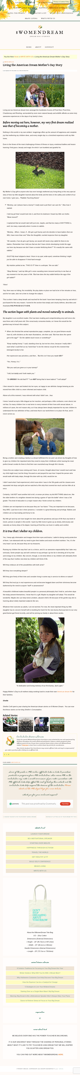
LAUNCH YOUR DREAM (40, 834)
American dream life (64, 691)
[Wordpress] (8, 754)
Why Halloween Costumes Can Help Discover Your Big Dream (40, 977)
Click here (25, 745)
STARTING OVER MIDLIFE (40, 843)
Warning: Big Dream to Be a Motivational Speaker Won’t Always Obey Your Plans (40, 996)
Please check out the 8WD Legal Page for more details (45, 787)
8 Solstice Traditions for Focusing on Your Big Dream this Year (40, 968)
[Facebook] (4, 754)
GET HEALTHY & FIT (40, 857)
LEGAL (61, 1069)
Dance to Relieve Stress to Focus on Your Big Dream (40, 1000)
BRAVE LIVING (40, 866)
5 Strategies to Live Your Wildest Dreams (40, 987)
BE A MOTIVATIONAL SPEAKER (40, 838)
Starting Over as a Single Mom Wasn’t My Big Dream (40, 991)
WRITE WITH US (26, 57)
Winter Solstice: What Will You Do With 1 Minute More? (40, 973)
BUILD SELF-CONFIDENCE (40, 861)
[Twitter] (6, 754)
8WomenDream (40, 32)
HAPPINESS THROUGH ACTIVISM (40, 848)
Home (16, 57)
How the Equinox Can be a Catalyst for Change (40, 982)
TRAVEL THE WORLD (40, 852)
